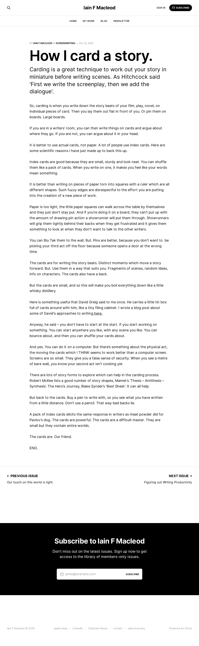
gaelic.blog (60, 628)
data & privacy (136, 628)
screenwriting (65, 43)
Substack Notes (98, 628)
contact (117, 628)
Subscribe (182, 7)
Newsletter (121, 20)
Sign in (161, 7)
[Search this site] (9, 8)
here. (97, 313)
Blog (104, 20)
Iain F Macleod (99, 7)
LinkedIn (78, 628)
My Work (88, 20)
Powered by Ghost (180, 628)
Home (73, 20)
